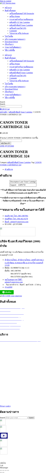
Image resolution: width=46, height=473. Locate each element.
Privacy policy (5, 406)
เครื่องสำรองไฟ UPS (17, 28)
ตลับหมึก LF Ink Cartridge (19, 22)
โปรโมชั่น (9, 36)
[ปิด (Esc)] (8, 470)
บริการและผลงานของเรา (15, 39)
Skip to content (5, 1)
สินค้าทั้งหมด (10, 11)
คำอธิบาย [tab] (9, 169)
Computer (13, 31)
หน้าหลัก (3, 112)
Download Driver (11, 42)
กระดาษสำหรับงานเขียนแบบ (21, 19)
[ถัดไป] (3, 472)
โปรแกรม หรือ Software (19, 33)
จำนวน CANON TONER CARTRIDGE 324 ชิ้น (19, 138)
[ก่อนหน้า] (1, 472)
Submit (31, 418)
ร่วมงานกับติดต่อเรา (13, 47)
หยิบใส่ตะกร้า (5, 143)
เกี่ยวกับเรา (9, 44)
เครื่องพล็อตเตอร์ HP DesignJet (21, 13)
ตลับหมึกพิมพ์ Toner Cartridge (21, 25)
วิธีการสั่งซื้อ (10, 50)
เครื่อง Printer (14, 16)
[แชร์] (6, 470)
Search (2, 102)
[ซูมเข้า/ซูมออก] (1, 470)
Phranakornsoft (37, 458)
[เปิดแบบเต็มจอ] (3, 470)
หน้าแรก (8, 8)
